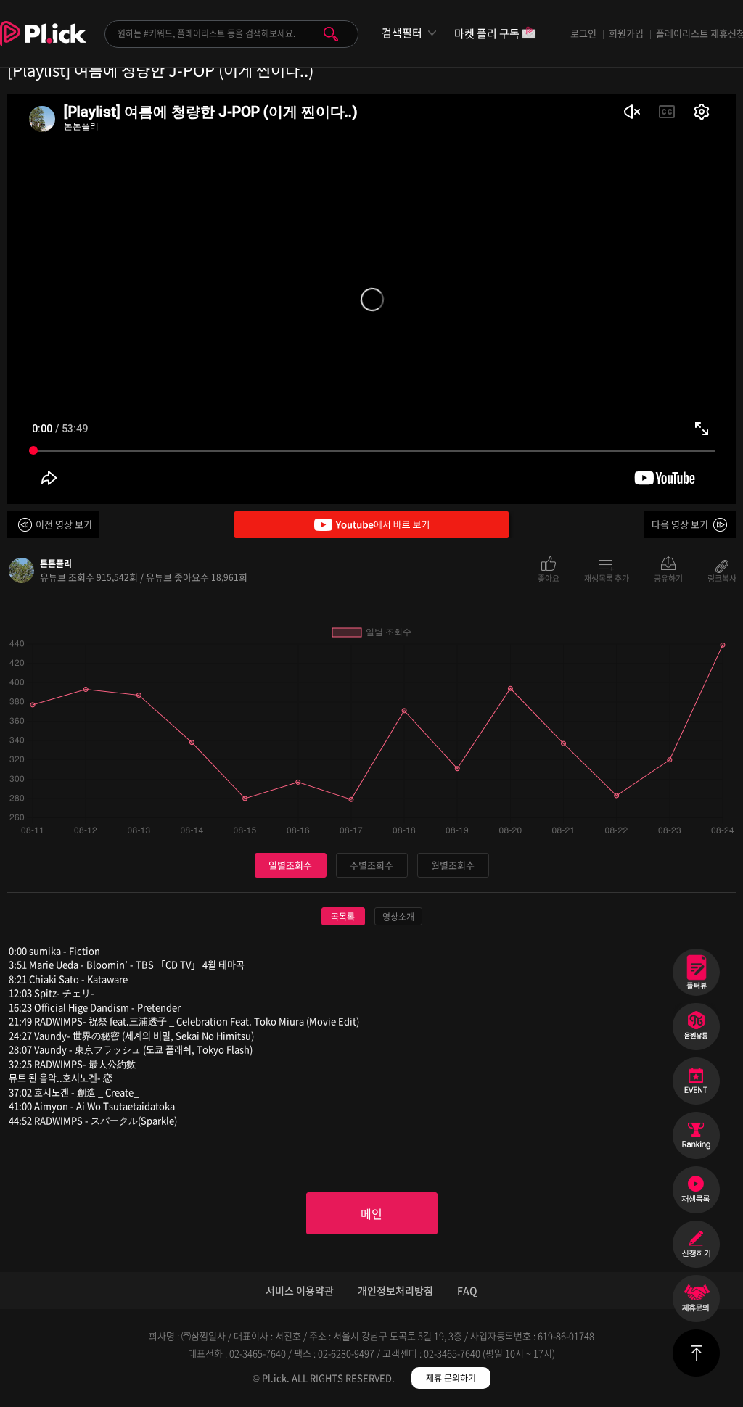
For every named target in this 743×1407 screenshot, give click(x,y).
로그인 (583, 33)
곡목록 (343, 916)
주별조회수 (371, 865)
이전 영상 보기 (64, 524)
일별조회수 (290, 865)
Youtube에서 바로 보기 (371, 524)
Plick (43, 44)
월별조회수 (453, 865)
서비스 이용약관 (300, 1290)
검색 (331, 34)
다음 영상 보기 (680, 524)
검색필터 (402, 33)
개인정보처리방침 (395, 1290)
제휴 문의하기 (451, 1378)
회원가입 (626, 33)
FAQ (467, 1290)
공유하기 (668, 577)
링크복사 (721, 577)
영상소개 (398, 916)
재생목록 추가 (606, 577)
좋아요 (548, 577)
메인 (371, 1213)
